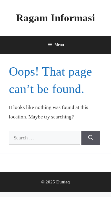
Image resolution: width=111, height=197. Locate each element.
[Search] (90, 138)
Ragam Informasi (55, 18)
